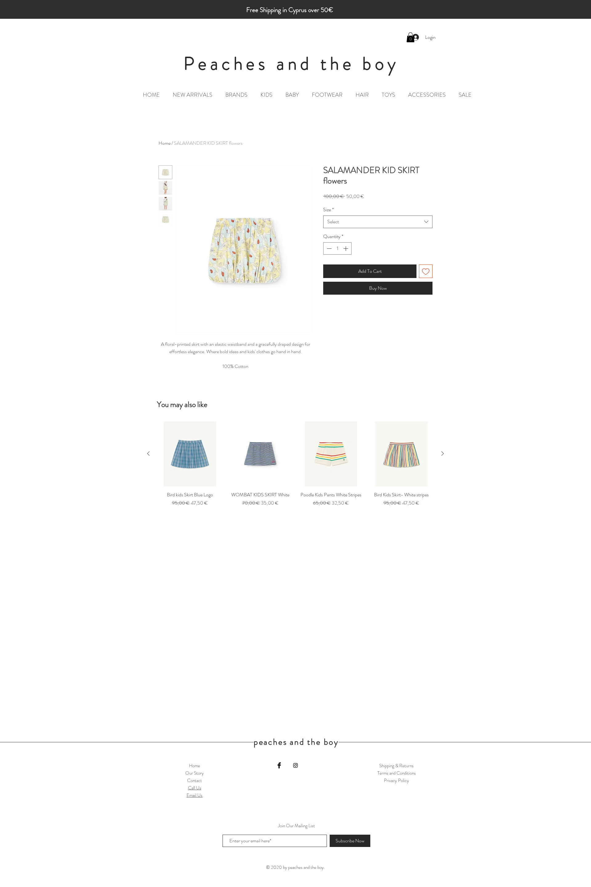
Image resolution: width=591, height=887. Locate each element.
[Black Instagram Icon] (295, 765)
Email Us (195, 795)
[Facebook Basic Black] (279, 765)
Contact (194, 780)
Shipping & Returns (396, 765)
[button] (410, 37)
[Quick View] (189, 453)
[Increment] (346, 248)
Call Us (194, 787)
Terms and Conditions (396, 773)
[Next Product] (442, 453)
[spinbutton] (337, 248)
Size (328, 209)
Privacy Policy (396, 780)
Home (165, 143)
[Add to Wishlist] (425, 271)
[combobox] (377, 222)
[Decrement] (328, 248)
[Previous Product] (148, 453)
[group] (295, 467)
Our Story (194, 773)
